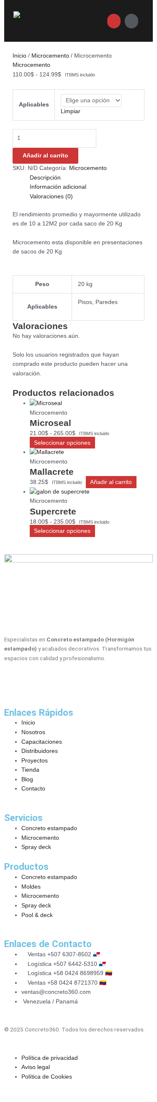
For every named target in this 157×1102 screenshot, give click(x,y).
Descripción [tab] (45, 178)
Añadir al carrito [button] (111, 482)
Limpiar (70, 111)
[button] (82, 20)
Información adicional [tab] (58, 187)
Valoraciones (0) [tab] (51, 196)
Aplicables (34, 104)
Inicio (19, 56)
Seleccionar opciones (62, 443)
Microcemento (50, 56)
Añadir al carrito (45, 155)
